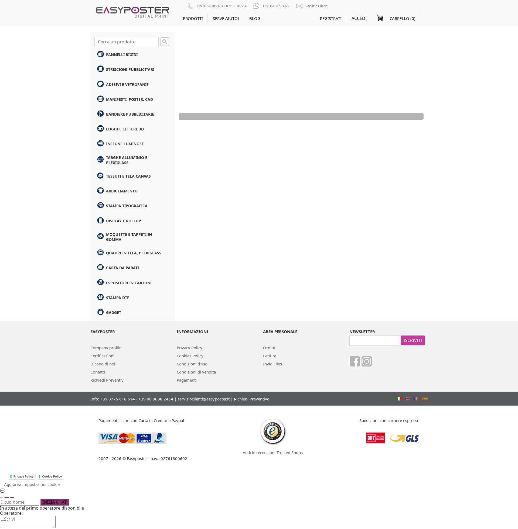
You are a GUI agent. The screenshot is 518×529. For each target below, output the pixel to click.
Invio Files (272, 364)
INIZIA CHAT (54, 502)
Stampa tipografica (127, 205)
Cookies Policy (190, 355)
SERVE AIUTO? (226, 18)
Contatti (97, 372)
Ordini (269, 347)
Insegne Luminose (125, 143)
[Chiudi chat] (12, 497)
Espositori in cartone (129, 282)
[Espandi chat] (6, 497)
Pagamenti (187, 380)
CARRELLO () (402, 18)
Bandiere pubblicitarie (130, 114)
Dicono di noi (102, 364)
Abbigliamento (122, 190)
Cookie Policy (52, 476)
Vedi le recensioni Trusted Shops (273, 452)
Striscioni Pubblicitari (130, 69)
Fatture (269, 355)
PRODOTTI (193, 18)
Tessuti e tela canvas (128, 176)
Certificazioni (102, 355)
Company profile (105, 347)
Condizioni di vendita (196, 372)
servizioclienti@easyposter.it (204, 399)
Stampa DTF (117, 297)
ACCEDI (359, 18)
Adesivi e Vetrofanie (127, 84)
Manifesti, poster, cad (129, 99)
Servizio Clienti (316, 6)
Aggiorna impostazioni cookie (32, 484)
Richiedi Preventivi (107, 380)
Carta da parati (122, 267)
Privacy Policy (189, 347)
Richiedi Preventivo (252, 399)
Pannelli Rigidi (122, 54)
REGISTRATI (331, 18)
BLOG (254, 18)
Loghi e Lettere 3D (125, 129)
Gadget (113, 312)
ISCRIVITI (413, 340)
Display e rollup (123, 220)
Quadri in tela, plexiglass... (135, 252)
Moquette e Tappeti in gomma (129, 237)
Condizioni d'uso (192, 364)
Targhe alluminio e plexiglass (126, 160)
